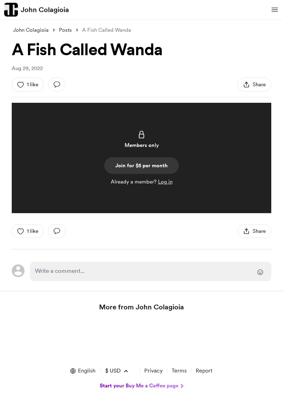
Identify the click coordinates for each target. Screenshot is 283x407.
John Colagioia (45, 10)
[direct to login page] (150, 271)
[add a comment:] (57, 84)
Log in (165, 182)
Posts (65, 30)
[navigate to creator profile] (11, 10)
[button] (275, 10)
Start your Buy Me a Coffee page (139, 386)
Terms (179, 370)
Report (204, 370)
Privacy (153, 370)
